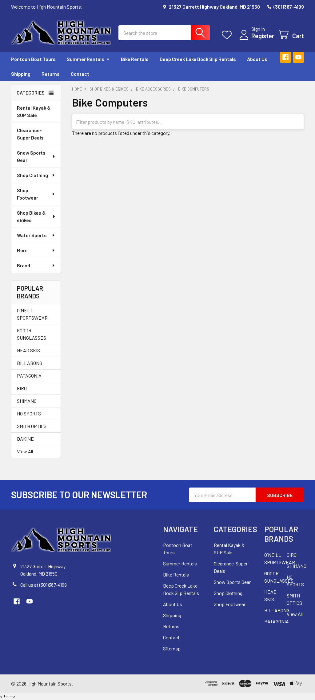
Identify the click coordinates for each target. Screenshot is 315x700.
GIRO (22, 388)
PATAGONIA (29, 375)
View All (25, 451)
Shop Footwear (27, 193)
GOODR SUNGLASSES (31, 334)
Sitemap (172, 648)
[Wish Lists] (228, 35)
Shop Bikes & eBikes (31, 216)
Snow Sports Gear (31, 156)
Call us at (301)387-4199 (43, 585)
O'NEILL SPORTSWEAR (32, 314)
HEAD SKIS (28, 350)
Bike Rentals (135, 59)
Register (262, 35)
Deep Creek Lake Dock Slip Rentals (198, 59)
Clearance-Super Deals (30, 133)
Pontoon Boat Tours (33, 59)
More (22, 250)
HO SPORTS (29, 413)
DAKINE (25, 439)
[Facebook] (285, 57)
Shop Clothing (32, 175)
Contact (80, 74)
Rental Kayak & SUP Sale (33, 111)
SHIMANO (27, 401)
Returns (51, 74)
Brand (23, 265)
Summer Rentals (85, 59)
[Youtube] (298, 57)
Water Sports (32, 235)
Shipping (20, 74)
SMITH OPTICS (31, 426)
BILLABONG (29, 363)
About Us (257, 59)
